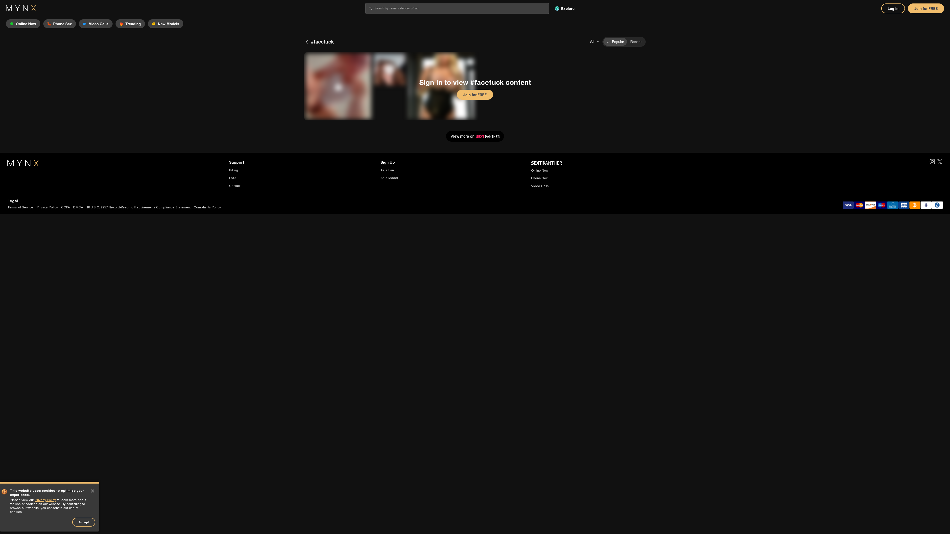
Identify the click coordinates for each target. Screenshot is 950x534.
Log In (893, 8)
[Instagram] (932, 162)
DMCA (78, 207)
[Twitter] (940, 162)
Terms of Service (20, 207)
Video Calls (540, 186)
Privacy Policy (47, 207)
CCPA (65, 207)
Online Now (539, 170)
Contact (234, 186)
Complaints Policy (207, 207)
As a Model (389, 178)
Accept (84, 522)
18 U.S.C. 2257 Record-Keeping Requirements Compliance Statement (138, 207)
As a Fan (387, 170)
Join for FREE (926, 8)
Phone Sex (539, 178)
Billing (233, 170)
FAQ (232, 178)
